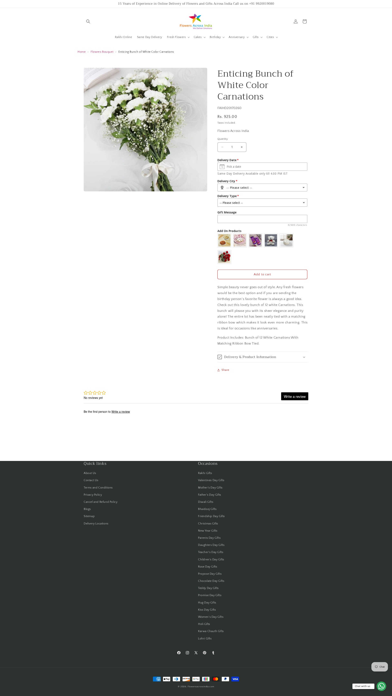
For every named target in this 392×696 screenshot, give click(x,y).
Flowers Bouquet (102, 52)
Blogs (87, 509)
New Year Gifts (207, 530)
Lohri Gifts (205, 638)
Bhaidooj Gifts (207, 509)
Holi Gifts (204, 624)
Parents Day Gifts (209, 538)
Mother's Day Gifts (210, 487)
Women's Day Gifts (210, 617)
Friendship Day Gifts (211, 516)
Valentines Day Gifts (211, 480)
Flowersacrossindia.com (201, 686)
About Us (90, 473)
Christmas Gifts (208, 523)
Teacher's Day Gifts (210, 552)
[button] (88, 21)
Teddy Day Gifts (208, 588)
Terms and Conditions (98, 487)
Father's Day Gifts (209, 494)
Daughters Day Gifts (211, 545)
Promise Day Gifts (209, 595)
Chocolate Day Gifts (211, 581)
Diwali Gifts (205, 502)
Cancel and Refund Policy (100, 502)
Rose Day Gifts (207, 566)
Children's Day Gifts (211, 559)
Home (82, 52)
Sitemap (89, 516)
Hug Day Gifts (207, 602)
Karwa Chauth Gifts (211, 631)
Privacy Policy (93, 494)
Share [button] (225, 370)
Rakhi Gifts (205, 473)
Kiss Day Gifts (207, 609)
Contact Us (91, 480)
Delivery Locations (96, 523)
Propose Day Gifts (210, 574)
